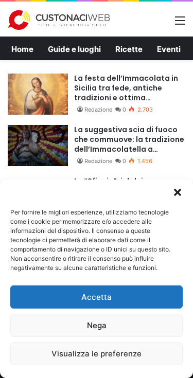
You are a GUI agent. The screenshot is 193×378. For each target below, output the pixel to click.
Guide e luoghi (74, 49)
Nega (97, 325)
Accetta (96, 297)
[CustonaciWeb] (59, 20)
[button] (177, 192)
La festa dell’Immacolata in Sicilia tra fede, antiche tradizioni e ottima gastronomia (126, 88)
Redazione (98, 109)
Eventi (169, 49)
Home (22, 49)
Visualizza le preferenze (96, 353)
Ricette (129, 49)
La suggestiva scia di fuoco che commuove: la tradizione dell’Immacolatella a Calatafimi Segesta (129, 139)
